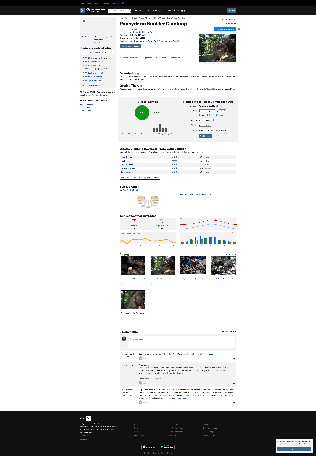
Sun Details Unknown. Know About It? (196, 194)
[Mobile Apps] (183, 10)
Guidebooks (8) (86, 110)
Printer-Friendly (86, 105)
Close (294, 449)
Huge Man (92, 65)
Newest (95, 95)
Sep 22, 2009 (156, 379)
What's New (158, 10)
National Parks (209, 435)
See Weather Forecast (130, 46)
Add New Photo (229, 254)
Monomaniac (168, 41)
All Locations (124, 18)
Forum (176, 10)
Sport (210, 115)
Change (219, 106)
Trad (202, 115)
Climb (82, 3)
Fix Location (98, 42)
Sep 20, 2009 (208, 354)
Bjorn (131, 38)
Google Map (133, 32)
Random (103, 95)
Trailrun (105, 3)
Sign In (232, 10)
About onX (84, 435)
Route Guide (138, 10)
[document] (294, 445)
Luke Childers (127, 365)
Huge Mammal (94, 61)
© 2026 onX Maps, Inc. (151, 453)
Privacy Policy (303, 444)
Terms (163, 453)
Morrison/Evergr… (144, 18)
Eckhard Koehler (128, 354)
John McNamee (141, 41)
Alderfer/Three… (159, 18)
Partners (168, 10)
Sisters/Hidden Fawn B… (176, 18)
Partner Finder (140, 435)
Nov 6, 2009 (181, 398)
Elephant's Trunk (95, 58)
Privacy (169, 453)
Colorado (133, 18)
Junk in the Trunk (95, 69)
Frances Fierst (153, 41)
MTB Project (174, 435)
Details (177, 57)
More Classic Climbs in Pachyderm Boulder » (140, 178)
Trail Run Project (210, 428)
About (136, 424)
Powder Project (209, 431)
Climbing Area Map (88, 37)
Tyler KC (176, 41)
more (174, 398)
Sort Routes (95, 85)
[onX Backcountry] (126, 3)
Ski (114, 3)
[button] (201, 48)
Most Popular (85, 95)
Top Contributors (176, 428)
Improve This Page (228, 20)
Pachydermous (94, 73)
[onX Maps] (85, 420)
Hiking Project (209, 424)
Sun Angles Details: (140, 198)
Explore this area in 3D (225, 29)
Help (136, 428)
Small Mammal (94, 76)
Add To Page (230, 23)
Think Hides (93, 80)
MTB (89, 3)
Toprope (220, 115)
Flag (233, 359)
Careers (83, 439)
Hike (96, 3)
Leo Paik (132, 41)
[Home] (93, 10)
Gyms (148, 10)
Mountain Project (176, 431)
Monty (160, 41)
